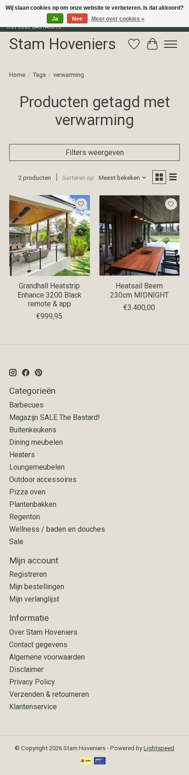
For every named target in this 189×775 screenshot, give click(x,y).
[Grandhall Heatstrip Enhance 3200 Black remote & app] (49, 235)
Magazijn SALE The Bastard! (54, 417)
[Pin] (100, 761)
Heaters (22, 454)
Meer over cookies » (118, 19)
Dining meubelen (36, 442)
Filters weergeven (95, 152)
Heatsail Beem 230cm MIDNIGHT (139, 290)
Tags (39, 74)
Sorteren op (78, 177)
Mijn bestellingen (36, 586)
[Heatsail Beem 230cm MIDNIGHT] (139, 235)
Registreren (28, 574)
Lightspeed (159, 748)
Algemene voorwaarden (47, 657)
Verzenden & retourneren (49, 694)
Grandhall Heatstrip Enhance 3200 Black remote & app (49, 294)
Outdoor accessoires (43, 479)
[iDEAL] (85, 761)
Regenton (24, 516)
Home (17, 74)
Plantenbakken (32, 504)
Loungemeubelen (37, 467)
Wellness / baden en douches (57, 529)
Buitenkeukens (32, 429)
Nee (77, 19)
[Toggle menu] (170, 44)
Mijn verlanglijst (34, 599)
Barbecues (26, 405)
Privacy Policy (32, 681)
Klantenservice (33, 706)
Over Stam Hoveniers (43, 632)
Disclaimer (26, 669)
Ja (55, 19)
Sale (16, 541)
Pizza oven (27, 492)
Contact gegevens (38, 644)
